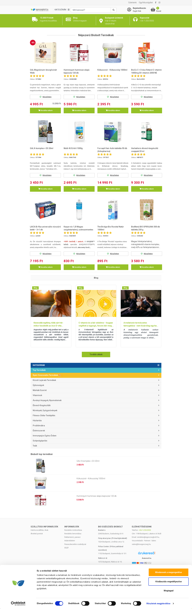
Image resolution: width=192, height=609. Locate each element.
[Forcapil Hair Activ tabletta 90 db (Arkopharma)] (112, 131)
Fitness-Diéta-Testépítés (44, 415)
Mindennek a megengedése (168, 572)
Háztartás (37, 420)
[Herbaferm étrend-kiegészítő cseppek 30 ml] (146, 131)
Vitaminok (37, 395)
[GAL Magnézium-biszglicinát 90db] (45, 53)
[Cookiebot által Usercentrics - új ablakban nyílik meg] (18, 603)
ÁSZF (66, 548)
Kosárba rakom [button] (46, 110)
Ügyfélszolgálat (146, 2)
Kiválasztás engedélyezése (168, 581)
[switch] (85, 603)
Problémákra (39, 425)
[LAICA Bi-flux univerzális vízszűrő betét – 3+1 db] (45, 209)
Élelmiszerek (39, 430)
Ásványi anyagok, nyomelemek (47, 400)
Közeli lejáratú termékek (44, 380)
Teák (35, 446)
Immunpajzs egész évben (44, 436)
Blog (35, 288)
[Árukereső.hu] (146, 554)
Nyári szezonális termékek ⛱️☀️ (48, 375)
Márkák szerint (40, 390)
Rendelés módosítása (73, 530)
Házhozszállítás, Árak (39, 530)
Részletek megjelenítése (158, 603)
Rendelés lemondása (72, 534)
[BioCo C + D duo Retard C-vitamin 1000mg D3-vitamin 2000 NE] (146, 53)
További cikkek (96, 354)
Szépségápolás (40, 441)
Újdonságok (38, 385)
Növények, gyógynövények (45, 410)
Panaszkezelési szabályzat (75, 544)
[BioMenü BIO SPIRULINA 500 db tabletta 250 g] (146, 209)
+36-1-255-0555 (145, 530)
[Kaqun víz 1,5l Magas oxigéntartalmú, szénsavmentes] (79, 209)
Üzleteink (132, 2)
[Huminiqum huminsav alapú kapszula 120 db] (79, 53)
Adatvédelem (69, 541)
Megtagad (168, 590)
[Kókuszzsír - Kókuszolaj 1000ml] (112, 53)
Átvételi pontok (37, 534)
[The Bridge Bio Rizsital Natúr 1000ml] (112, 209)
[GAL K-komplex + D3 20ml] (45, 131)
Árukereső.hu (146, 558)
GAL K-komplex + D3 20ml (88, 461)
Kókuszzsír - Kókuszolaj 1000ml (91, 478)
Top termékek (39, 370)
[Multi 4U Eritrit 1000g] (79, 131)
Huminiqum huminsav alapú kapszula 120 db (97, 496)
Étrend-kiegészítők (41, 405)
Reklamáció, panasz (72, 537)
